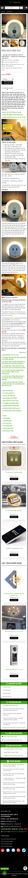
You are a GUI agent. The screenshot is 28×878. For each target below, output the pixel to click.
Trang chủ (2, 11)
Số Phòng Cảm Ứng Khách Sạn (14, 548)
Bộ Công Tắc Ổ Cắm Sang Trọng (14, 472)
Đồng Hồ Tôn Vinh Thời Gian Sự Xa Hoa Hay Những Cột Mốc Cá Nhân (14, 792)
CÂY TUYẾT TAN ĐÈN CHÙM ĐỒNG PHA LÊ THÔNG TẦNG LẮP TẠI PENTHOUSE (13, 372)
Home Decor (6, 687)
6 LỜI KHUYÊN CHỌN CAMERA (12, 411)
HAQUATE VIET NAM (7, 814)
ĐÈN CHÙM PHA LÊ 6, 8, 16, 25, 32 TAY (14, 117)
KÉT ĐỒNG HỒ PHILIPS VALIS (10, 705)
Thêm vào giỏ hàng (8, 82)
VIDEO (5, 416)
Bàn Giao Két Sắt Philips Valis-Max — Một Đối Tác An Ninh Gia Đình (14, 801)
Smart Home (6, 693)
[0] (25, 868)
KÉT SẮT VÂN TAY (8, 391)
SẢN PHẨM (6, 418)
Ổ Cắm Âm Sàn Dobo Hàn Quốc (14, 510)
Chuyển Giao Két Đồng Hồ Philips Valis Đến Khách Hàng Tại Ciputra (14, 797)
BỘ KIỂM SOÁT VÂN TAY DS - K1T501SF (14, 669)
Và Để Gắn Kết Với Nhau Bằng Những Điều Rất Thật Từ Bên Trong (14, 788)
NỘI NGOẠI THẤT (8, 431)
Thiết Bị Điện (9, 11)
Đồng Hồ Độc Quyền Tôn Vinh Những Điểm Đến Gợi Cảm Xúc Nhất (14, 783)
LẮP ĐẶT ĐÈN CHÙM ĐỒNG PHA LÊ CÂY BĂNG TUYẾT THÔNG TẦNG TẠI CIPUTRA (13, 378)
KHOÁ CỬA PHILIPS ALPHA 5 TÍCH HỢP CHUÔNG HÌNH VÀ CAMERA (13, 718)
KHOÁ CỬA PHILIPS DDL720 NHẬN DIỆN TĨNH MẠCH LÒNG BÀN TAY (13, 709)
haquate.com (10, 824)
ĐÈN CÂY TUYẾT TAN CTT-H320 (12, 112)
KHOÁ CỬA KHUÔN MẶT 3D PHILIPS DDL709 (14, 727)
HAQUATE (5, 831)
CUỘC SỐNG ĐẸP (8, 428)
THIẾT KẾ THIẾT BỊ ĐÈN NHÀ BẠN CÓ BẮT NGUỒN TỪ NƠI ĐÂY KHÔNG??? (13, 362)
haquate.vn (18, 824)
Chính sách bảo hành (6, 844)
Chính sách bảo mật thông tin (8, 839)
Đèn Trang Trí (7, 696)
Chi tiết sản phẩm (7, 88)
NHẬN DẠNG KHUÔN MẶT (11, 406)
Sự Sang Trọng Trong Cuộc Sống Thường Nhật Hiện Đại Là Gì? (13, 774)
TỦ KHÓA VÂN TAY (8, 393)
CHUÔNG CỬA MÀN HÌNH (11, 403)
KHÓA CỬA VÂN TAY (9, 396)
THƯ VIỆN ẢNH (7, 426)
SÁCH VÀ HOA (7, 423)
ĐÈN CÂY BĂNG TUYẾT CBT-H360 (13, 115)
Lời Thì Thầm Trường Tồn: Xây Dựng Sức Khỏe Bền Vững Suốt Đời (13, 765)
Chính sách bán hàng (6, 846)
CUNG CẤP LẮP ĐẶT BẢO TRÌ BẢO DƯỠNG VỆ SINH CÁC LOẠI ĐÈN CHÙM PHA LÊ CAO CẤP (13, 383)
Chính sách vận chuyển (7, 841)
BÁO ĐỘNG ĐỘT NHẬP (10, 398)
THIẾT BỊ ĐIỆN (7, 421)
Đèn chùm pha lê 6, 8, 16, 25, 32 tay (14, 631)
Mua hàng (14, 479)
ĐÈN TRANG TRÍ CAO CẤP (10, 355)
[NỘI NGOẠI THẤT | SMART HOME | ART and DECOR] (14, 2)
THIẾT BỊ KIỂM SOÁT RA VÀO (11, 408)
